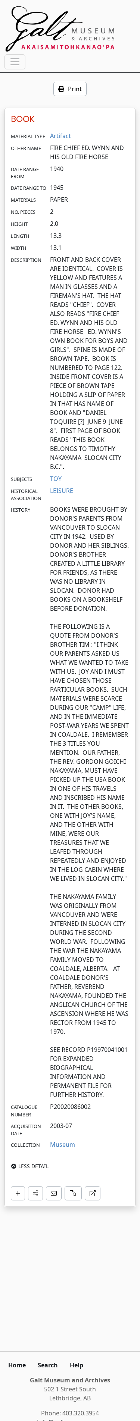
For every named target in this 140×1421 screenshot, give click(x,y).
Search (48, 1365)
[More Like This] (73, 1193)
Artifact (60, 136)
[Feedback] (54, 1193)
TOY (56, 479)
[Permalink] (92, 1193)
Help (76, 1365)
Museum (62, 1144)
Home (17, 1365)
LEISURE (61, 491)
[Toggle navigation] (14, 61)
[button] (35, 1193)
